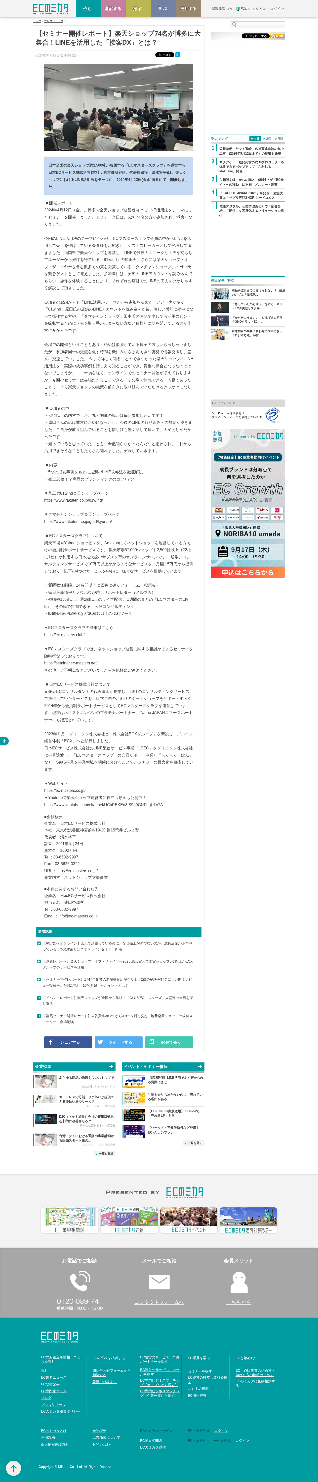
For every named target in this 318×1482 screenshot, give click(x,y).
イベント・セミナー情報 (146, 1066)
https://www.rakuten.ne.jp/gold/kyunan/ (78, 521)
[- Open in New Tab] (248, 411)
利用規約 (48, 1437)
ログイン (221, 1431)
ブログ (46, 1398)
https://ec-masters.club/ (64, 635)
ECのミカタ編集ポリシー (60, 1411)
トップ (37, 21)
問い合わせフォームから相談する (111, 1372)
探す (138, 8)
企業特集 (43, 1066)
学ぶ (163, 8)
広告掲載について (106, 1437)
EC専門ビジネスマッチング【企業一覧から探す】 (160, 1393)
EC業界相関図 (151, 1441)
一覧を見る (106, 1153)
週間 (268, 138)
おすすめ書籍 (198, 1389)
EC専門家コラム (54, 1391)
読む (88, 8)
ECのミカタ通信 (153, 1447)
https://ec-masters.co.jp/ (64, 790)
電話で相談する (104, 1382)
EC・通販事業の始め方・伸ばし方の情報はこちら (255, 1372)
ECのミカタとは (54, 1431)
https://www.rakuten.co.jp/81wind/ (73, 500)
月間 (280, 138)
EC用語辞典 (197, 1395)
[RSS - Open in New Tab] (277, 35)
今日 (256, 138)
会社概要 (99, 1431)
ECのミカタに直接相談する (255, 1383)
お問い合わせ (102, 1444)
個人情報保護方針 (55, 1444)
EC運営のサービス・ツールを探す (160, 1372)
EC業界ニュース (54, 1377)
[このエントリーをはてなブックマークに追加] (178, 54)
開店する (189, 8)
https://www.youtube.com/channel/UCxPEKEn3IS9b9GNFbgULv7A (103, 805)
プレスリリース (53, 21)
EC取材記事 (50, 1384)
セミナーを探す (200, 1371)
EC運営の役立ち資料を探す (207, 1379)
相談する (113, 8)
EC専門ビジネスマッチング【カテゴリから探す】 (160, 1382)
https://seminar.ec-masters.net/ (70, 663)
